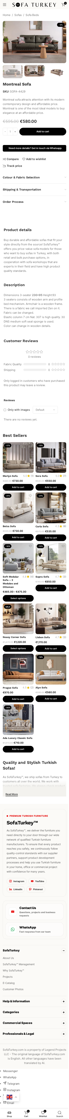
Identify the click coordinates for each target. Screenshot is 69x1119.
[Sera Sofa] (51, 457)
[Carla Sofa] (51, 507)
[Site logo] (34, 4)
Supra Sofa (42, 576)
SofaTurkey (11, 950)
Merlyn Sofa (10, 475)
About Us (8, 958)
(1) (32, 476)
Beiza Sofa (9, 526)
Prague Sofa (10, 687)
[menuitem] (10, 1075)
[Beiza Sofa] (18, 507)
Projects (8, 976)
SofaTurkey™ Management (19, 964)
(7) (64, 476)
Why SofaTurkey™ (13, 970)
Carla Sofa (42, 526)
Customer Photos (13, 989)
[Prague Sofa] (18, 669)
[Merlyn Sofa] (18, 457)
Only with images (19, 409)
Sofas (18, 15)
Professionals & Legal (18, 1038)
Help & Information (16, 1005)
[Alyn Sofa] (51, 669)
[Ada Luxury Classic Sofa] (18, 719)
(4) (32, 577)
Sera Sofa (42, 475)
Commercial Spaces (17, 1027)
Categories (11, 1016)
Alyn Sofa (41, 687)
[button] (6, 42)
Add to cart (42, 131)
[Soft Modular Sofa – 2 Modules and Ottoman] (18, 558)
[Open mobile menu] (4, 4)
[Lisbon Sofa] (51, 618)
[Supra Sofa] (51, 558)
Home (6, 15)
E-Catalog (9, 982)
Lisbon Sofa (43, 637)
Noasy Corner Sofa (14, 637)
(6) (64, 526)
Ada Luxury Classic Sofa (17, 738)
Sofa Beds (32, 15)
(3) (64, 577)
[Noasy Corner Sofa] (18, 618)
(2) (32, 687)
